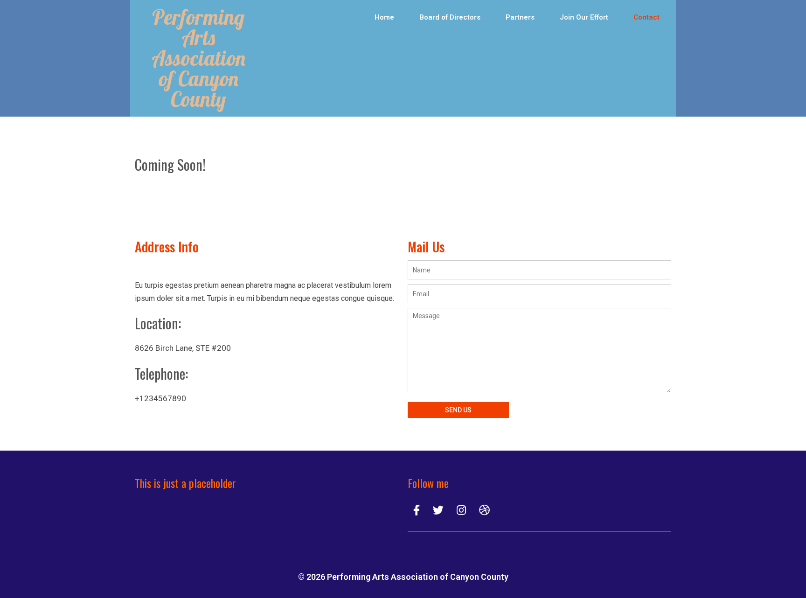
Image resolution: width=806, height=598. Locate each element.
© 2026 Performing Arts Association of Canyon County (403, 577)
